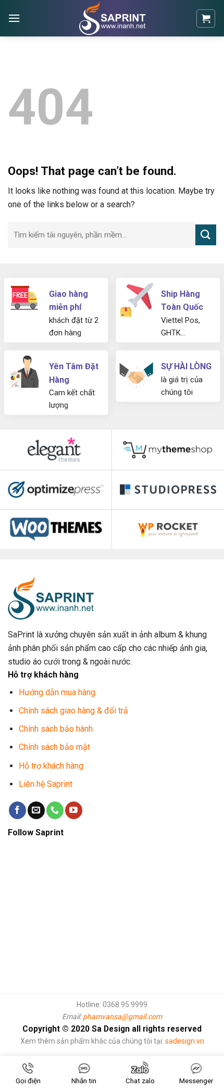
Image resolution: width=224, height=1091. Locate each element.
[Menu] (14, 18)
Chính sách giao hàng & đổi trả (73, 711)
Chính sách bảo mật (54, 747)
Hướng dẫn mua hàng (57, 692)
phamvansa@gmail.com (122, 1016)
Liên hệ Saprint (46, 784)
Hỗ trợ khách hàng (51, 766)
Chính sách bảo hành (56, 729)
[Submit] (205, 234)
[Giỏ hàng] (205, 18)
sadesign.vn (184, 1041)
